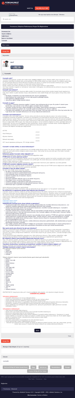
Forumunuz (39, 379)
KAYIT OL (30, 8)
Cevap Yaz (6, 51)
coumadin (6, 361)
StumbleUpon (56, 367)
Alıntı (37, 330)
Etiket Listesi (5, 45)
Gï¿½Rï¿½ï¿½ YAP (42, 8)
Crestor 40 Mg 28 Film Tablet (37, 371)
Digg (33, 367)
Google (67, 367)
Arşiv (45, 379)
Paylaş (69, 336)
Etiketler (5, 357)
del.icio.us (43, 367)
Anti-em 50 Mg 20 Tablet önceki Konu (16, 367)
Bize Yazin (31, 379)
